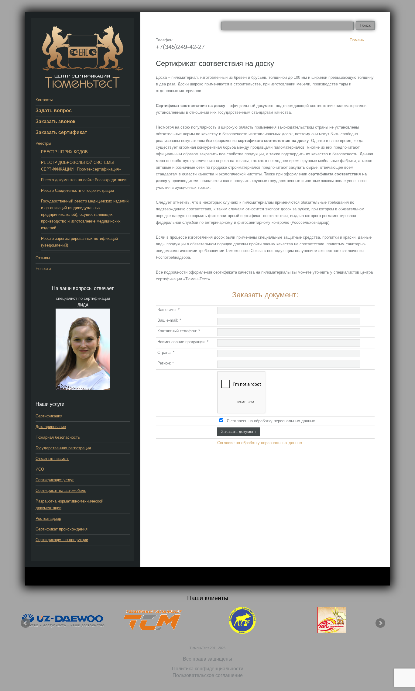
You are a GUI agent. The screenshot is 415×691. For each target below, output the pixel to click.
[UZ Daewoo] (63, 620)
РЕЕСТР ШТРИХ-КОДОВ (64, 152)
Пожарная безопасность (58, 437)
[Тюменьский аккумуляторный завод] (242, 620)
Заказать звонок (55, 121)
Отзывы (43, 258)
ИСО (40, 469)
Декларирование (51, 426)
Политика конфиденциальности (207, 668)
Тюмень (357, 40)
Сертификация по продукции (62, 539)
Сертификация (49, 416)
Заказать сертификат (61, 132)
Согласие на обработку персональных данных (259, 443)
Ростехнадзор (48, 518)
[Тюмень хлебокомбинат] (332, 620)
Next (380, 623)
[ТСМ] (153, 620)
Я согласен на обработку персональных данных (271, 421)
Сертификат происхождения (61, 529)
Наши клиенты (207, 598)
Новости (43, 268)
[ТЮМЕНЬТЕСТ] (82, 56)
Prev (25, 623)
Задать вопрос (54, 110)
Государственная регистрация (63, 448)
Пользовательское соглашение (208, 675)
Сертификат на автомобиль (61, 490)
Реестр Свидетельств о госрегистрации (77, 190)
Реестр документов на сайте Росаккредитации (83, 180)
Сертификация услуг (55, 480)
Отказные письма (52, 458)
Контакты (44, 100)
